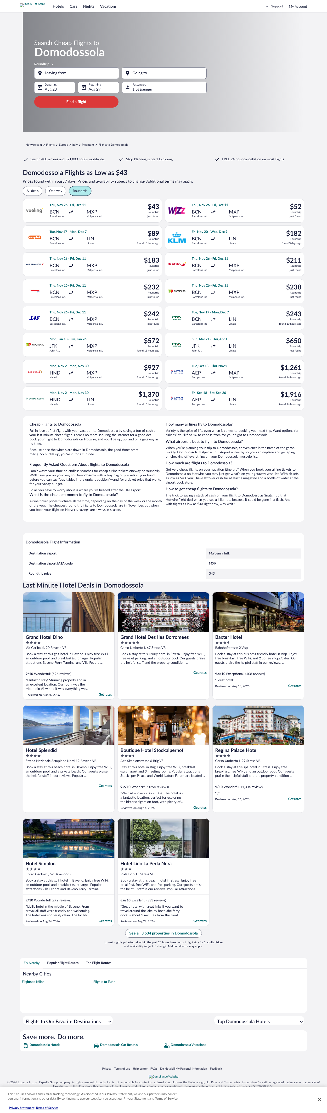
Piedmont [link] (88, 144)
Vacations (108, 6)
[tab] (31, 963)
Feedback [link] (216, 1068)
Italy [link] (75, 144)
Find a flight (76, 102)
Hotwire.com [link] (34, 144)
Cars (73, 6)
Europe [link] (63, 144)
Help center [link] (140, 1068)
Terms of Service (47, 1108)
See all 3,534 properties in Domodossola (163, 933)
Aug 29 (95, 89)
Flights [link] (50, 144)
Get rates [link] (105, 694)
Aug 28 (51, 89)
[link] (57, 1046)
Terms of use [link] (122, 1068)
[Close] (319, 1099)
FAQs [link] (153, 1068)
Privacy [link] (106, 1068)
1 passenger (142, 89)
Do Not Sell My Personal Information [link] (183, 1068)
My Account (298, 6)
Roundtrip (41, 64)
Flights (88, 6)
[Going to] (164, 73)
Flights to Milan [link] (33, 982)
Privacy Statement (21, 1108)
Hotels (58, 6)
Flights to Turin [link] (104, 982)
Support (277, 6)
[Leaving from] (76, 73)
